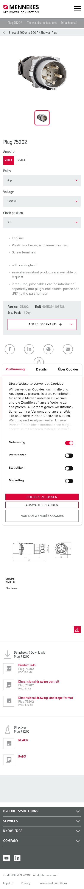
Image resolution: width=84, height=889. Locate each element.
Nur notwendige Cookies (42, 515)
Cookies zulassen (41, 497)
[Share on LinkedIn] (32, 349)
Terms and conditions (53, 883)
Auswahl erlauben (42, 505)
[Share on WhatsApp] (51, 349)
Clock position (13, 213)
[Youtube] (6, 858)
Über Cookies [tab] (68, 369)
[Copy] (42, 362)
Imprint (7, 883)
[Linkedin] (17, 858)
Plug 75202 (15, 22)
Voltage (8, 192)
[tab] (42, 118)
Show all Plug (48, 32)
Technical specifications (42, 22)
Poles (7, 171)
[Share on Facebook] (13, 349)
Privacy (25, 883)
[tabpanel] (42, 72)
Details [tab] (41, 369)
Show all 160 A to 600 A (23, 32)
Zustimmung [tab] (15, 369)
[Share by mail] (71, 349)
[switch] (69, 455)
